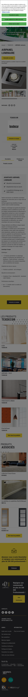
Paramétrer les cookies (14, 15)
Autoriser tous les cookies (14, 23)
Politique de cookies (6, 12)
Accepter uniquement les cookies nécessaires (14, 19)
